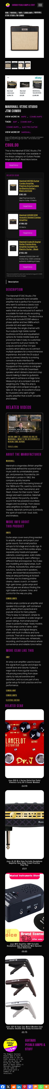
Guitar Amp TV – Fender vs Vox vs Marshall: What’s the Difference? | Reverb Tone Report (24, 439)
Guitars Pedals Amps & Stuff (23, 5)
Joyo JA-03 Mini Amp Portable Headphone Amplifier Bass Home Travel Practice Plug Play (24, 863)
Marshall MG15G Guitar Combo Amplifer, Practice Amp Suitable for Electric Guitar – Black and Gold (29, 186)
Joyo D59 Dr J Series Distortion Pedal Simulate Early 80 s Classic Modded (24, 781)
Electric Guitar (29, 127)
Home (7, 12)
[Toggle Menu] (40, 5)
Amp (15, 122)
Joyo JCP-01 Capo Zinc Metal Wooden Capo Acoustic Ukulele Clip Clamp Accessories (24, 1027)
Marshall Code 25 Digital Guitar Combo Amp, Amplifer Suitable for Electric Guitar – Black (30, 246)
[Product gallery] (24, 38)
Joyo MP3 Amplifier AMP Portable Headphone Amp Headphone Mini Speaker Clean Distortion (24, 946)
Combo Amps (28, 12)
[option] (15, 65)
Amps (20, 12)
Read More (13, 165)
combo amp (26, 122)
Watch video (13, 446)
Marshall (13, 12)
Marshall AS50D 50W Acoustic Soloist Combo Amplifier (30, 217)
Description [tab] (13, 282)
